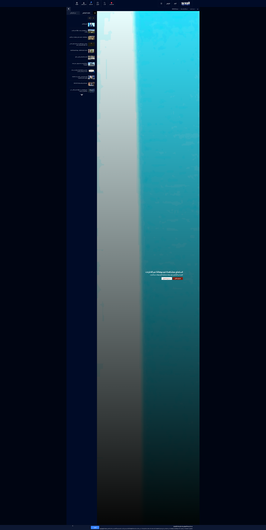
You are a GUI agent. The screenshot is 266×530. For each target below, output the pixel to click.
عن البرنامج (73, 13)
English (77, 4)
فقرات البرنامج (86, 13)
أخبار (175, 3)
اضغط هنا (102, 528)
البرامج (168, 3)
